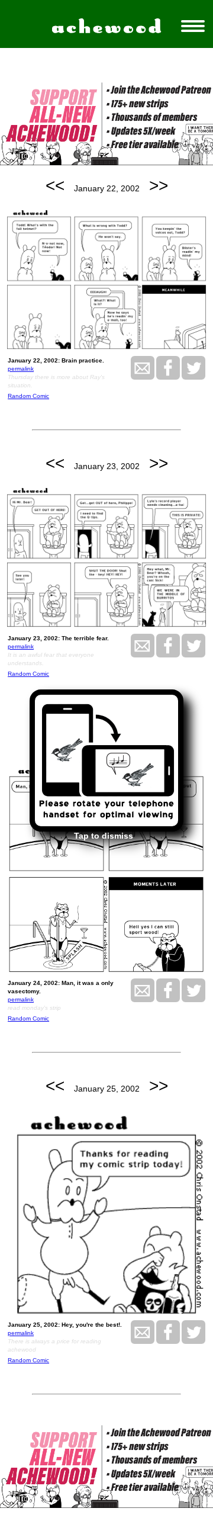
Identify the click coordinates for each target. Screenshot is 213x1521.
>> (158, 186)
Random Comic (28, 396)
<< (55, 186)
